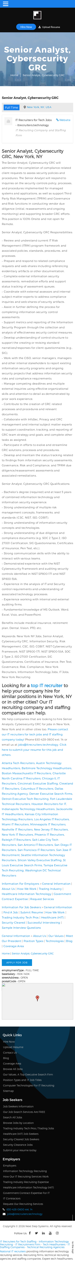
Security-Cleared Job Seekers (21, 1139)
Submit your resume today (19, 1150)
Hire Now (26, 26)
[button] (37, 998)
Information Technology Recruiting (25, 1171)
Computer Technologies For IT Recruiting (28, 1085)
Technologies (55, 941)
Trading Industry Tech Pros (20, 917)
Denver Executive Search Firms (50, 793)
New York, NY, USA (39, 107)
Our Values (56, 935)
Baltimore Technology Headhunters (47, 768)
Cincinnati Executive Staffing (38, 783)
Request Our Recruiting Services (23, 1203)
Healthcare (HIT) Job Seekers (20, 1133)
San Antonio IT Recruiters (35, 844)
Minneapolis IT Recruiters (48, 824)
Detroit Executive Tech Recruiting (25, 798)
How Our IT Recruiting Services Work (26, 1176)
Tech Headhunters (54, 1244)
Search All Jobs (12, 1117)
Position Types (33, 941)
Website (64, 120)
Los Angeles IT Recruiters (51, 819)
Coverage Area (13, 946)
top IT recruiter (46, 685)
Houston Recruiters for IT (48, 803)
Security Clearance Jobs (18, 1144)
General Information (56, 883)
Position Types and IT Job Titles (22, 1079)
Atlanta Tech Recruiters (18, 763)
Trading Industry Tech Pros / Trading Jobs (28, 1128)
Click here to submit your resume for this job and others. (34, 749)
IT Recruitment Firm (27, 1244)
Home (14, 75)
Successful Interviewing (43, 922)
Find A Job (10, 912)
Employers (9, 1165)
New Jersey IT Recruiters (51, 829)
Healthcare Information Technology (26, 893)
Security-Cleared (13, 922)
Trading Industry (50, 888)
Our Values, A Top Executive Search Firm (28, 1074)
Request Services (42, 899)
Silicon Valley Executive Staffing (40, 860)
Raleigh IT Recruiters (16, 839)
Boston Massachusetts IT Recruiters (26, 773)
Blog (69, 941)
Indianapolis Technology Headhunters (28, 809)
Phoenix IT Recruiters (49, 834)
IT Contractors (11, 1198)
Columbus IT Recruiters (37, 788)
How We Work (26, 888)
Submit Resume (31, 912)
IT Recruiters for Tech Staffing (18, 1241)
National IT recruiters (13, 1251)
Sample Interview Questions (21, 927)
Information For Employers (20, 883)
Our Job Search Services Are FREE (24, 1111)
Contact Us (10, 1052)
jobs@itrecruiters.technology (38, 744)
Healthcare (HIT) (52, 917)
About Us (8, 888)
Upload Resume (51, 26)
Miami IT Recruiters (15, 824)
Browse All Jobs (13, 1069)
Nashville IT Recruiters (17, 829)
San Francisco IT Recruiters (36, 849)
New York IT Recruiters (17, 834)
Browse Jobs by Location (18, 1122)
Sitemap (8, 1090)
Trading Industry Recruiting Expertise (26, 1182)
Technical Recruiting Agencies (45, 1247)
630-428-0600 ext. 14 (19, 1209)
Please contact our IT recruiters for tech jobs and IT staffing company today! (35, 734)
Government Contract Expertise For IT (26, 1192)
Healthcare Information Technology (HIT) (28, 1187)
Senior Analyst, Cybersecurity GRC (33, 953)
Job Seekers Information (18, 1106)
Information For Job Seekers (21, 907)
